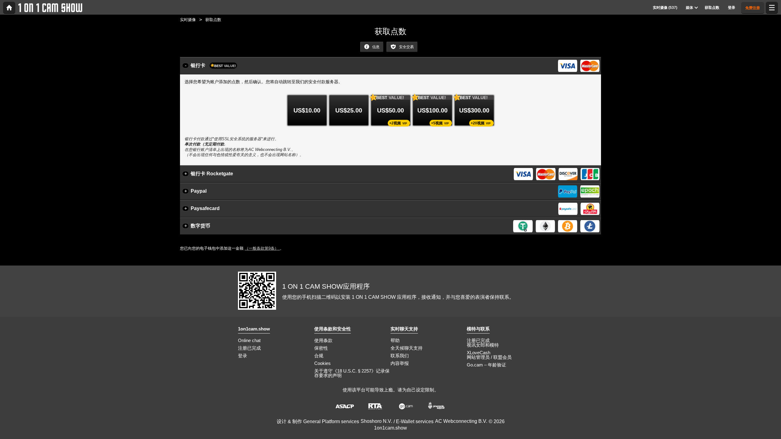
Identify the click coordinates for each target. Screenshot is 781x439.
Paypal (199, 191)
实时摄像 (188, 19)
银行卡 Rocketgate (212, 173)
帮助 (395, 340)
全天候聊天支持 (406, 348)
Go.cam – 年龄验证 (486, 364)
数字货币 (200, 225)
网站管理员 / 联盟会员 (489, 357)
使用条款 (323, 340)
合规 (318, 355)
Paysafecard (205, 208)
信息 (375, 47)
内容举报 (399, 363)
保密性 (321, 348)
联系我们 (399, 355)
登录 (242, 355)
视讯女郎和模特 (483, 345)
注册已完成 (249, 348)
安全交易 (406, 47)
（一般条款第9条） (262, 248)
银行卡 (213, 65)
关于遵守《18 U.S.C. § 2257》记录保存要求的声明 (352, 373)
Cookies (322, 363)
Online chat (249, 340)
